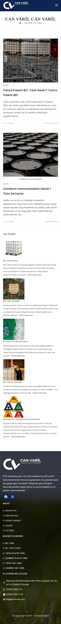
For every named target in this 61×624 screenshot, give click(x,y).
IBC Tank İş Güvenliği (12, 382)
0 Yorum (10, 123)
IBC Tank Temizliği (11, 301)
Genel (6, 85)
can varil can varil (33, 23)
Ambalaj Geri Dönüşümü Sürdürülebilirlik (21, 419)
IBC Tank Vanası (10, 260)
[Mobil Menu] (56, 5)
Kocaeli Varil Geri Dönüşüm (15, 341)
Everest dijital (41, 615)
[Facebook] (6, 497)
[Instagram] (12, 497)
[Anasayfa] (20, 23)
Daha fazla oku (34, 275)
